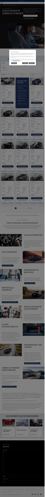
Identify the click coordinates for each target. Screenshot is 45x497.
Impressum (20, 60)
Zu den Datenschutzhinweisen (15, 60)
